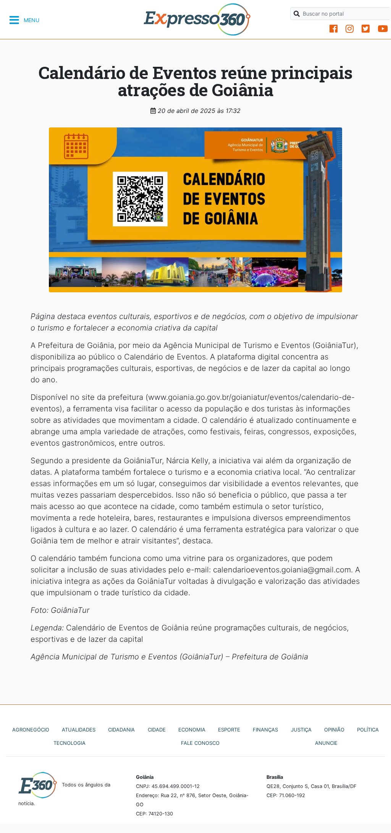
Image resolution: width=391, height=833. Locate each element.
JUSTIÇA (301, 730)
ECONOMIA (191, 730)
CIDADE (157, 730)
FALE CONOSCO (200, 743)
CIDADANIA (121, 730)
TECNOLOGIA (69, 743)
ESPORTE (229, 730)
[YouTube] (383, 28)
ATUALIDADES (78, 730)
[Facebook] (333, 28)
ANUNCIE (326, 743)
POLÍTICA (368, 730)
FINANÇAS (265, 730)
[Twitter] (366, 28)
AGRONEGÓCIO (30, 730)
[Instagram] (350, 28)
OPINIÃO (334, 730)
